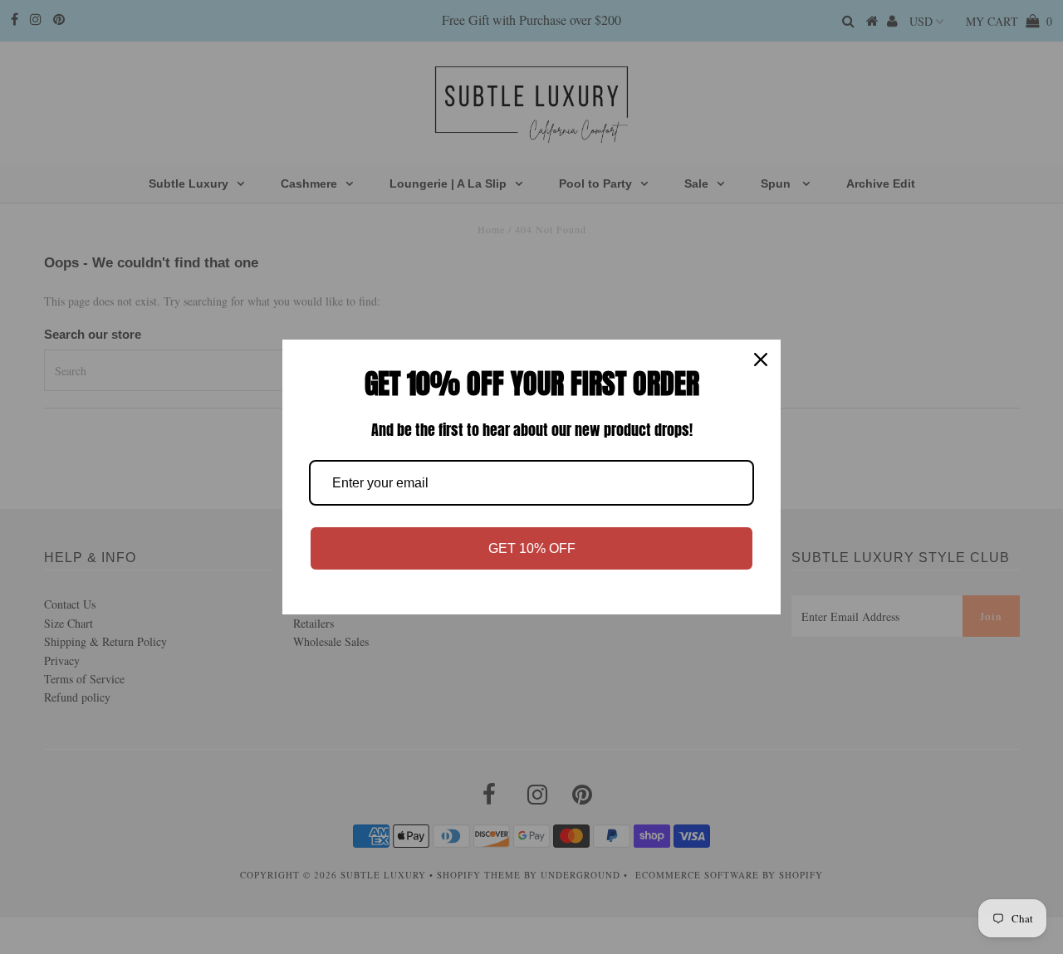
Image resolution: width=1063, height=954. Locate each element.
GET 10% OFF (532, 548)
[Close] (761, 359)
